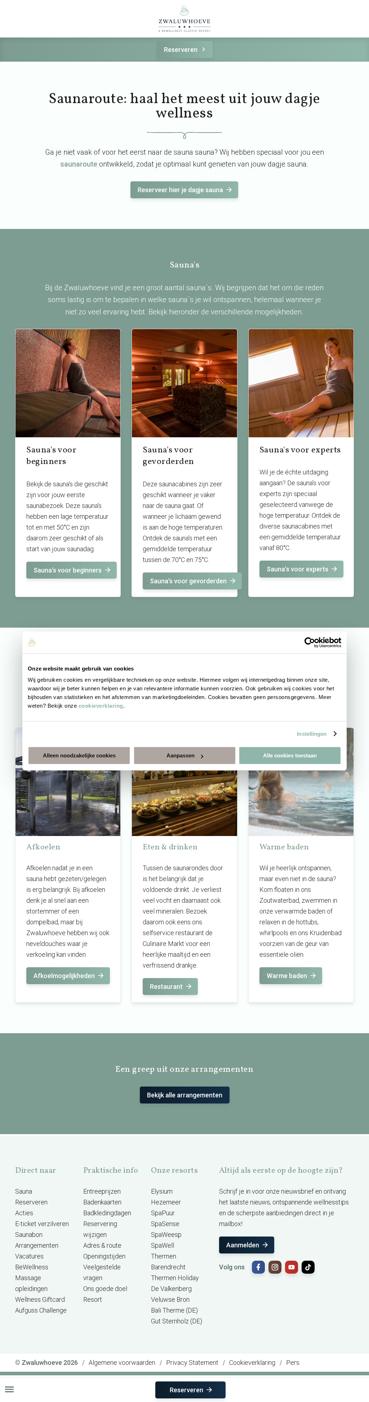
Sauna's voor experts (297, 569)
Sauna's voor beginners (68, 570)
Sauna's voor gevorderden (188, 581)
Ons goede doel (105, 1288)
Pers (292, 1362)
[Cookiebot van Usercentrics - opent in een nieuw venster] (309, 642)
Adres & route (102, 1245)
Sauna (23, 1191)
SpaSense (165, 1224)
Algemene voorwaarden (122, 1362)
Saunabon (29, 1234)
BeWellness (31, 1267)
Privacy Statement (192, 1362)
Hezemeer (166, 1202)
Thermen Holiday (175, 1278)
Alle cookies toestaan (290, 755)
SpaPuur (163, 1213)
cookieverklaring (101, 706)
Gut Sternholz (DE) (176, 1321)
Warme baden (287, 975)
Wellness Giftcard (40, 1299)
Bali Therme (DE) (174, 1310)
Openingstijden (104, 1256)
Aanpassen (180, 755)
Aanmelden (242, 1245)
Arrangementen (36, 1245)
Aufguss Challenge (41, 1310)
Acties (24, 1213)
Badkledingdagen (107, 1213)
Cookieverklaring (252, 1362)
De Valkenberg (171, 1288)
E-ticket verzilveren (42, 1224)
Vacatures (29, 1256)
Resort (92, 1299)
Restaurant (166, 986)
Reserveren (180, 49)
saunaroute (78, 164)
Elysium (162, 1191)
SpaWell (162, 1245)
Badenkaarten (102, 1202)
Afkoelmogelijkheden (64, 975)
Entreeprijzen (102, 1191)
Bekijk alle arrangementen (184, 1095)
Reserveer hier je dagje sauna (180, 190)
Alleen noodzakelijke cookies (79, 755)
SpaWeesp (166, 1234)
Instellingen (311, 734)
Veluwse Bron (170, 1299)
